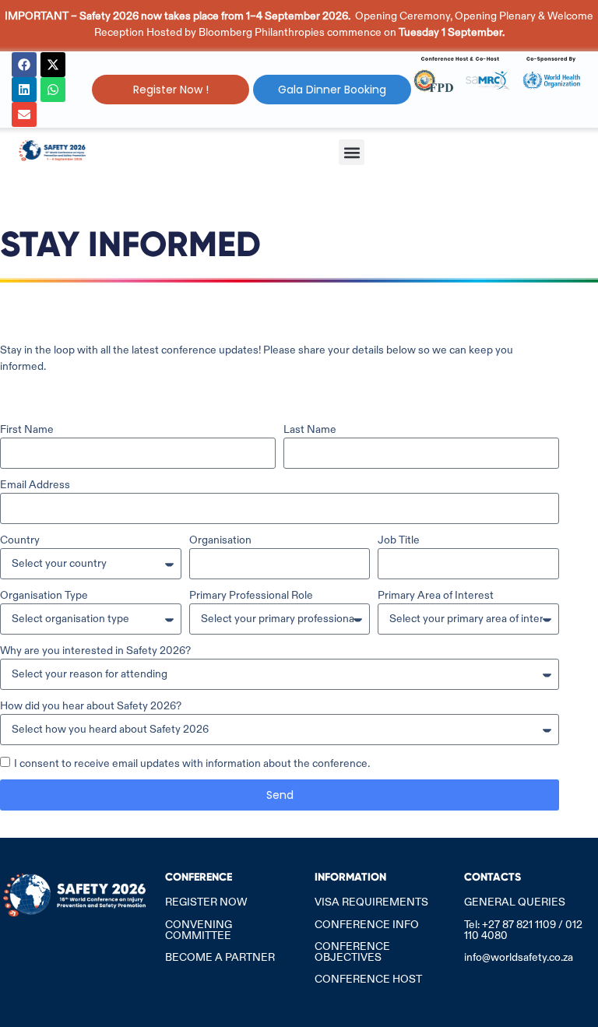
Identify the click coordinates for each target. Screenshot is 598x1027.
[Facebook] (24, 64)
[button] (351, 152)
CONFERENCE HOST (368, 978)
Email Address (35, 484)
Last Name (309, 429)
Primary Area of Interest (436, 594)
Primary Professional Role (251, 594)
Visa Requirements (371, 901)
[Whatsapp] (52, 89)
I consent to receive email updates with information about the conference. (192, 763)
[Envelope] (24, 114)
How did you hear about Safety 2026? (90, 705)
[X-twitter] (52, 64)
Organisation (220, 539)
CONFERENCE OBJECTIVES (352, 951)
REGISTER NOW (206, 901)
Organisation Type (44, 594)
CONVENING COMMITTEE (198, 930)
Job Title (399, 539)
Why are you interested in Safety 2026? (95, 650)
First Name (27, 429)
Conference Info (367, 924)
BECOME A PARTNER (220, 956)
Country (20, 539)
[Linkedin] (24, 89)
